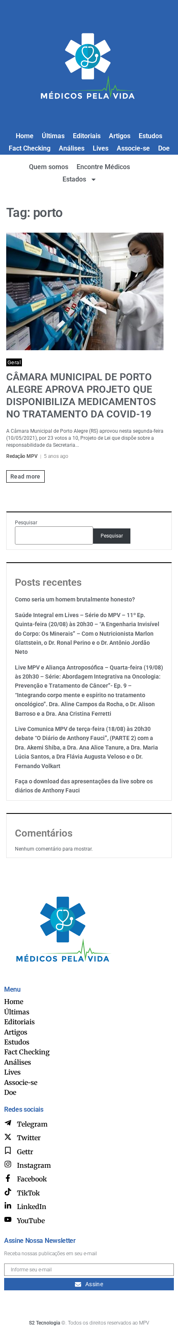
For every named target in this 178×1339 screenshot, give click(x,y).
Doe (164, 148)
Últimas (53, 136)
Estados (74, 179)
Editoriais (87, 136)
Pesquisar (26, 523)
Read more (25, 476)
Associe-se (133, 148)
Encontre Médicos (103, 167)
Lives (100, 148)
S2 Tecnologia (44, 1323)
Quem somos (48, 167)
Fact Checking (30, 148)
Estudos (150, 136)
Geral (14, 362)
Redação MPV (22, 456)
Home (25, 136)
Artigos (119, 136)
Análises (71, 148)
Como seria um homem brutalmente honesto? (75, 599)
